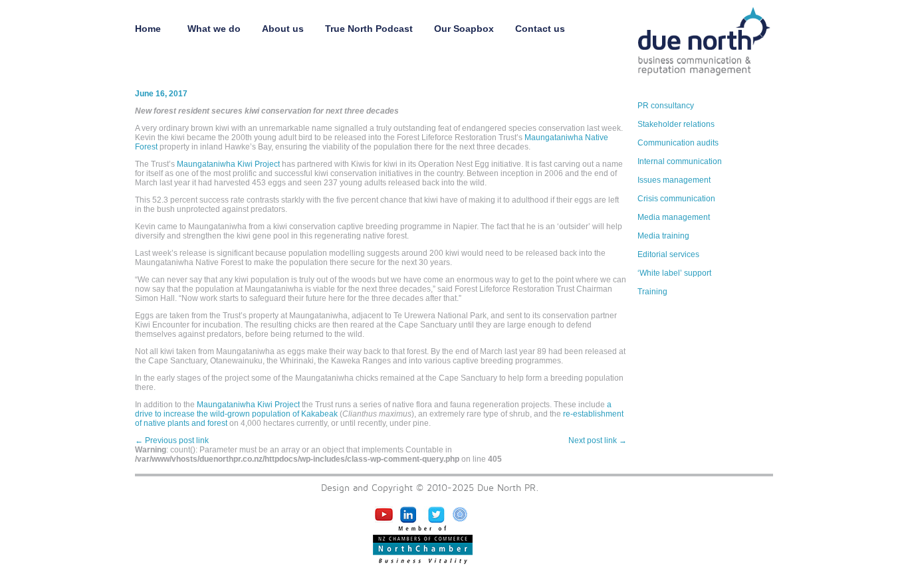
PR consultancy (665, 105)
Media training (663, 235)
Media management (673, 217)
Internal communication (679, 161)
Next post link (597, 440)
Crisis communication (676, 198)
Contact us (540, 28)
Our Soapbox (464, 28)
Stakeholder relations (676, 124)
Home (150, 28)
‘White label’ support (674, 273)
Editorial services (668, 254)
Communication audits (678, 142)
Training (652, 291)
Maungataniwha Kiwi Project (228, 164)
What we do (214, 28)
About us (283, 28)
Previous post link (172, 440)
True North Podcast (369, 28)
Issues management (674, 180)
